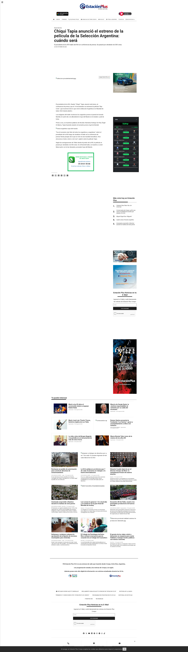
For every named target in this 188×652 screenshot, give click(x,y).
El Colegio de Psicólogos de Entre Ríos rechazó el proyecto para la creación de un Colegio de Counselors (94, 536)
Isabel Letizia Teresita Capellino (125, 220)
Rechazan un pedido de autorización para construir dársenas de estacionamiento (64, 470)
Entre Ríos (64, 506)
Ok (124, 649)
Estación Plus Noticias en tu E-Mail (125, 294)
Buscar (122, 19)
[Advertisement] (94, 59)
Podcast (102, 19)
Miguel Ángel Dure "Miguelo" (124, 216)
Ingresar (100, 598)
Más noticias (130, 19)
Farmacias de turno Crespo (89, 19)
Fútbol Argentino (112, 19)
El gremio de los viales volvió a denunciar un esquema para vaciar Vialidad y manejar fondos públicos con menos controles (122, 536)
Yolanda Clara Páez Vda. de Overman (123, 206)
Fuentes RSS (89, 598)
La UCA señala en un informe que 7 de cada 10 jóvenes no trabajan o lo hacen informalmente (93, 470)
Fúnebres (64, 19)
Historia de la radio (125, 591)
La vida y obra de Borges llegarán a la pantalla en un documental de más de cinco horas (80, 438)
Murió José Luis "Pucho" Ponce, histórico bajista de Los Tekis (79, 421)
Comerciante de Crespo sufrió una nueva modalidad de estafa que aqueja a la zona (125, 211)
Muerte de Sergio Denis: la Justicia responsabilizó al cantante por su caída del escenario (119, 406)
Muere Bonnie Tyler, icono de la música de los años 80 (121, 437)
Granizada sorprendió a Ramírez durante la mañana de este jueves (63, 502)
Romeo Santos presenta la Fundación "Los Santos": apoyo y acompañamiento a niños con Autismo (121, 422)
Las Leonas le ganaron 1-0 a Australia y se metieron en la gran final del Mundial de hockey (94, 503)
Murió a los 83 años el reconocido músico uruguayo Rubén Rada (79, 406)
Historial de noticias (125, 595)
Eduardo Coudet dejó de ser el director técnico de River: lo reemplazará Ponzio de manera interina (121, 471)
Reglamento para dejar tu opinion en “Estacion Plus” (99, 591)
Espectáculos (58, 28)
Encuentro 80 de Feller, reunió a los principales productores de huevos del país (122, 503)
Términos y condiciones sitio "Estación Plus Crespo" (72, 595)
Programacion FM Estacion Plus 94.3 (104, 595)
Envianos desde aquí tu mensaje (68, 591)
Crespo (58, 19)
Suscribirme (125, 308)
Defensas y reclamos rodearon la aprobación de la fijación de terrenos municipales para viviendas (64, 536)
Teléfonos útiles (74, 19)
